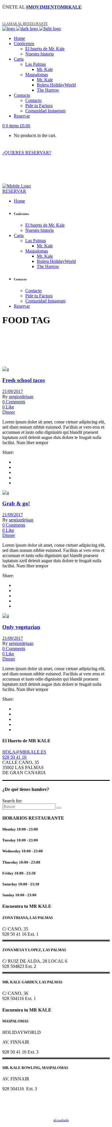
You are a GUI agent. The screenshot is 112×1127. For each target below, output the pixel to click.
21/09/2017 (12, 391)
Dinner (8, 412)
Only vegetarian (21, 627)
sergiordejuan (21, 396)
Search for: (12, 800)
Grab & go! (16, 503)
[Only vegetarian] (5, 615)
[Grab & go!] (5, 492)
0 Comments (13, 401)
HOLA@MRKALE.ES (24, 752)
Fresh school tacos (23, 380)
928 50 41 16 (14, 757)
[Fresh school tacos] (5, 369)
